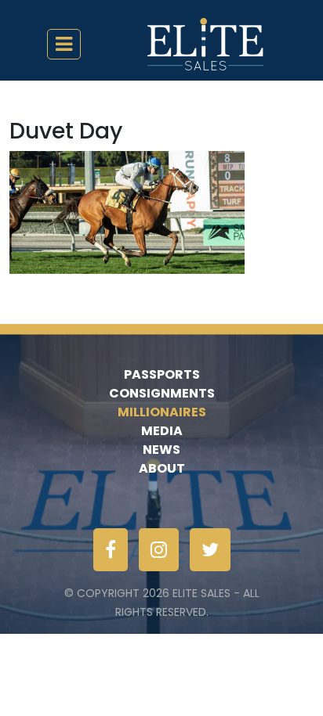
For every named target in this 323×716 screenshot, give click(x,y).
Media (162, 431)
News (161, 450)
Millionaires (162, 412)
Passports (162, 374)
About (162, 468)
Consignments (162, 393)
